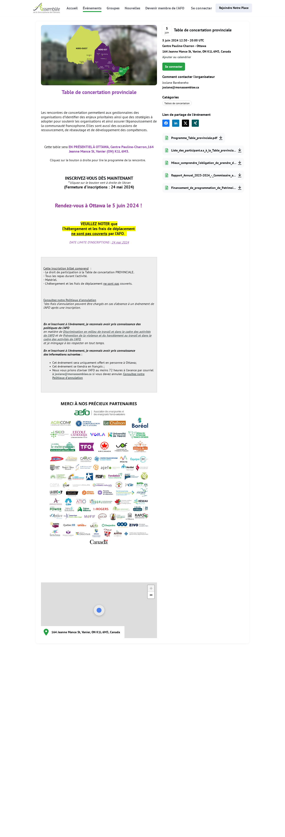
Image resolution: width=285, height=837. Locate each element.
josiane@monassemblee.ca (73, 374)
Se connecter (201, 8)
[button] (151, 588)
